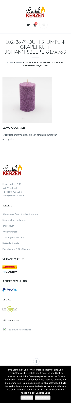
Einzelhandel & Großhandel (16, 249)
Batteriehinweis (10, 243)
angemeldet (20, 134)
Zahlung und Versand (13, 237)
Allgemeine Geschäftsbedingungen (20, 214)
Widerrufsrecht (10, 231)
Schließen (27, 397)
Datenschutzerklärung (14, 219)
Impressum (8, 225)
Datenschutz (42, 397)
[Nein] (67, 384)
